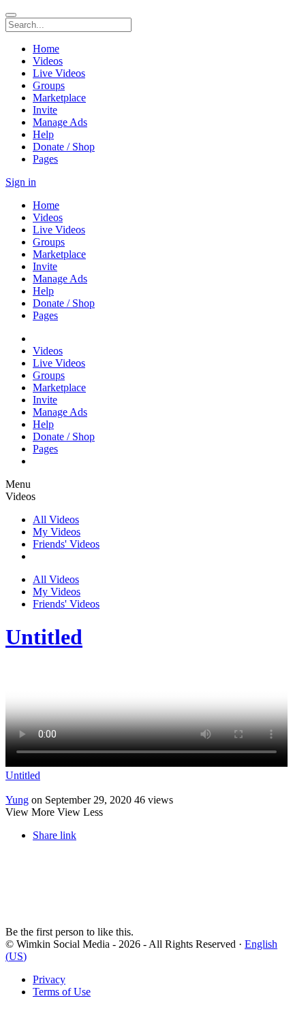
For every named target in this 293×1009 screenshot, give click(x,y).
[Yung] (146, 788)
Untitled (43, 637)
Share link (54, 835)
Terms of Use (62, 991)
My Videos (56, 531)
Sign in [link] (20, 182)
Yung (17, 800)
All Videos (56, 519)
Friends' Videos (66, 544)
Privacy (49, 979)
